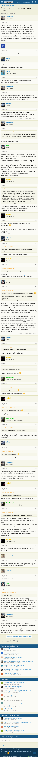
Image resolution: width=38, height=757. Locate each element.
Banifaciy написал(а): (7, 189)
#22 (36, 508)
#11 (36, 243)
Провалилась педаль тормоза (13, 657)
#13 (36, 286)
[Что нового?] (32, 2)
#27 (36, 620)
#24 (36, 560)
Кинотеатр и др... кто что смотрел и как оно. (18, 669)
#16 (36, 383)
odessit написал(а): (7, 132)
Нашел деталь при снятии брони (14, 665)
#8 (36, 151)
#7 (36, 128)
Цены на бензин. (9, 649)
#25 (36, 576)
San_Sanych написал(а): (8, 407)
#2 (36, 51)
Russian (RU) (17, 749)
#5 (36, 92)
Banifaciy (4, 13)
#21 (36, 489)
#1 (36, 22)
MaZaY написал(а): (7, 247)
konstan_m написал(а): (8, 592)
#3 (36, 64)
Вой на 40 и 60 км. (9, 709)
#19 (36, 448)
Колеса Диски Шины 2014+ (12, 653)
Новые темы (5, 680)
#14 (36, 343)
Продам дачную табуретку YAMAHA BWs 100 (17, 691)
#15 (36, 363)
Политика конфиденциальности (22, 751)
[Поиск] (35, 2)
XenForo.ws (20, 756)
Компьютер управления (11, 695)
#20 (36, 468)
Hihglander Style (6, 749)
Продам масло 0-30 (10, 699)
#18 (36, 424)
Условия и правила (6, 751)
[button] (2, 2)
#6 (36, 109)
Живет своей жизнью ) (10, 673)
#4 (36, 77)
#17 (36, 404)
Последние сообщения (9, 646)
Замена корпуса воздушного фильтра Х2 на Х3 (18, 661)
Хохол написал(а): (7, 347)
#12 (36, 264)
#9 (36, 185)
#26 (36, 589)
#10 (36, 220)
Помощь (3, 753)
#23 (36, 545)
